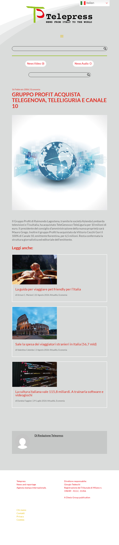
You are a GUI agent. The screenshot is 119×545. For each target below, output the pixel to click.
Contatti (21, 513)
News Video (34, 63)
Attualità (54, 295)
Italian (90, 2)
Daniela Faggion (24, 401)
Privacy (20, 516)
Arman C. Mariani (25, 295)
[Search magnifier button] (105, 48)
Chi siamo (21, 510)
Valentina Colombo (25, 350)
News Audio (81, 63)
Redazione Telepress (50, 435)
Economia (35, 89)
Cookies (20, 519)
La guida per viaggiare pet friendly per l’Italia (48, 289)
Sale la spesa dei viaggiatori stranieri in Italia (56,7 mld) (56, 344)
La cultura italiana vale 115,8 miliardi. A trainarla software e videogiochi (59, 393)
